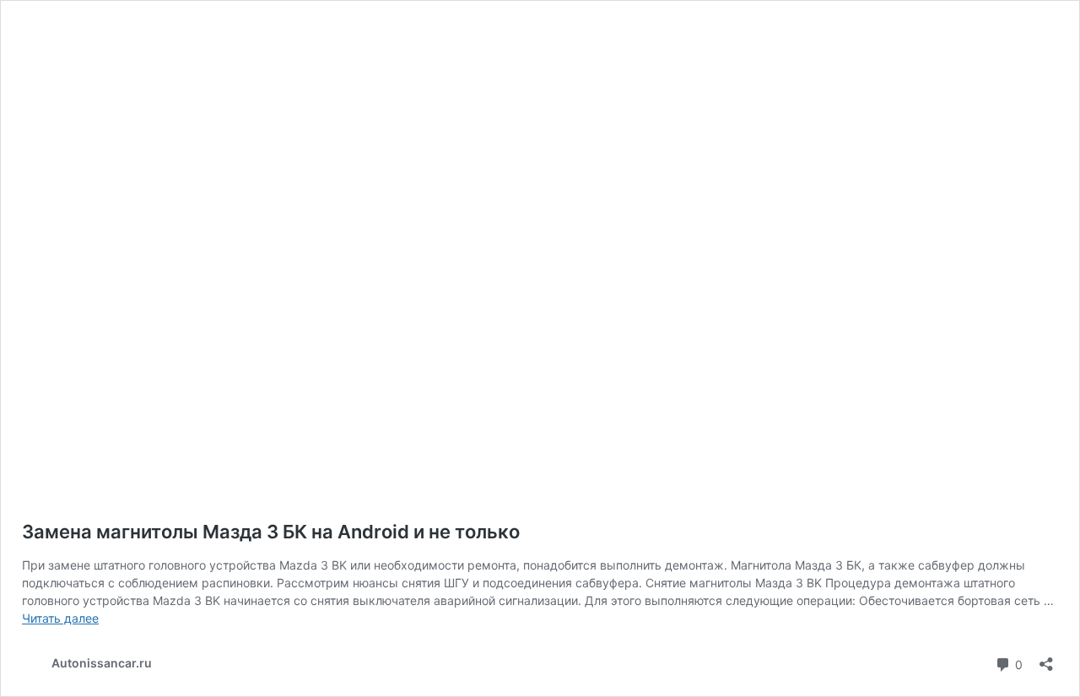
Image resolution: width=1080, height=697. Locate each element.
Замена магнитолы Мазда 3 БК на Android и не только (271, 532)
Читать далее (60, 618)
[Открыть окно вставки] (1046, 659)
